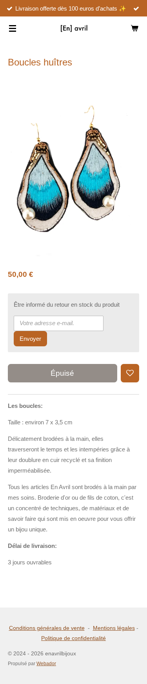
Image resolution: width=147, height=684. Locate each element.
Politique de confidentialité (73, 638)
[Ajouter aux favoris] (130, 373)
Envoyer (30, 338)
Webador (46, 663)
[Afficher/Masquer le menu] (12, 28)
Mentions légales (114, 628)
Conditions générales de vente (47, 628)
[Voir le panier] (134, 28)
